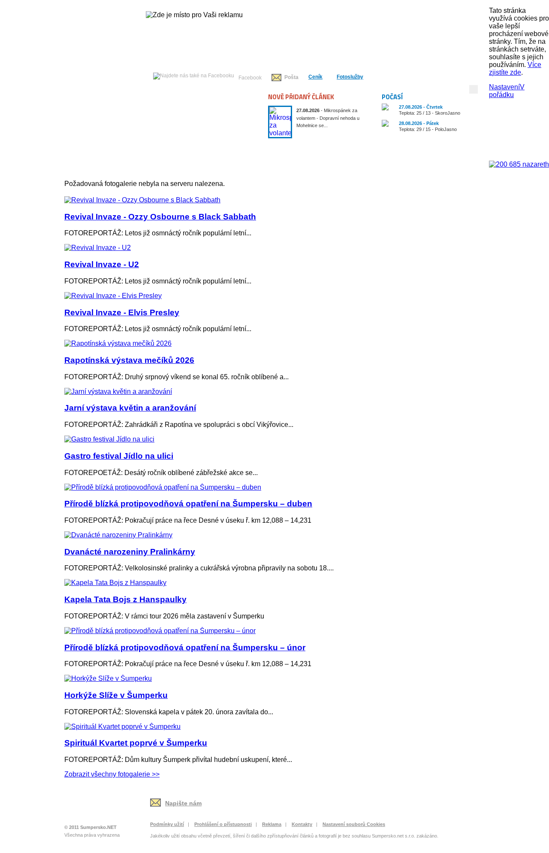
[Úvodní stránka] (93, 807)
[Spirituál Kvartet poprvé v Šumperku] (122, 726)
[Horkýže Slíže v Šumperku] (108, 678)
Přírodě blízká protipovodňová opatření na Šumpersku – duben (188, 503)
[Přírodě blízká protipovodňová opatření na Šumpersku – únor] (160, 630)
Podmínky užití (167, 824)
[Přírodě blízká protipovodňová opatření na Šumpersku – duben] (162, 487)
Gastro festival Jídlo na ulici (118, 455)
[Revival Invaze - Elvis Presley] (113, 295)
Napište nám (183, 803)
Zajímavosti (458, 148)
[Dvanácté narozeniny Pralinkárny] (118, 535)
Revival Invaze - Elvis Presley (121, 312)
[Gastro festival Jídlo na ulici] (109, 439)
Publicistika (197, 148)
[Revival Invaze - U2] (97, 247)
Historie (301, 148)
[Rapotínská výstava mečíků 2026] (118, 343)
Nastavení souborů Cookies (354, 824)
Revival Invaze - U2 (101, 264)
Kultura (249, 148)
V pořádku (507, 90)
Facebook (250, 78)
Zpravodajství (144, 148)
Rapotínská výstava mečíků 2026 (129, 360)
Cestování (406, 148)
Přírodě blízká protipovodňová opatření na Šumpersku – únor (184, 647)
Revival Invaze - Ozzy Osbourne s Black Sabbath (160, 216)
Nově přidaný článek (301, 97)
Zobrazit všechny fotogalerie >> (112, 774)
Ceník (315, 77)
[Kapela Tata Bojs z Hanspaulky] (115, 582)
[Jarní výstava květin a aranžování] (118, 391)
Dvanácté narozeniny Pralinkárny (129, 551)
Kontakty (302, 824)
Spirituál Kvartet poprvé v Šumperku (135, 742)
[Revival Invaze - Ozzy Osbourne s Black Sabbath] (142, 200)
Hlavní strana (91, 148)
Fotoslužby (350, 77)
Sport (354, 148)
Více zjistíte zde (515, 68)
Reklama (271, 824)
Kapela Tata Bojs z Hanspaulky (125, 599)
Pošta (291, 77)
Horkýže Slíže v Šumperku (116, 695)
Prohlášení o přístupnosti (223, 824)
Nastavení (504, 87)
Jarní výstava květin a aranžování (130, 407)
